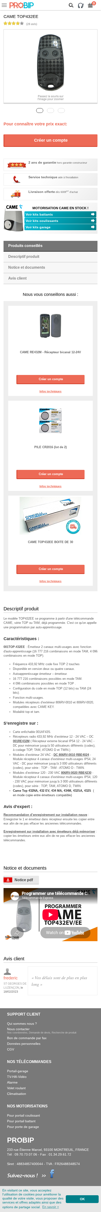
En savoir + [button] (50, 1207)
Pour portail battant (21, 1121)
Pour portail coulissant (23, 1115)
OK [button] (82, 1199)
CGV (10, 1049)
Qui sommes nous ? (22, 1023)
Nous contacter (41, 1030)
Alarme (12, 1082)
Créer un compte (51, 140)
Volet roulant (16, 1088)
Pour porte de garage (23, 1127)
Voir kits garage (38, 227)
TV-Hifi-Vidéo (17, 1077)
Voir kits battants (39, 214)
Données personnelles (23, 1044)
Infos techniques (50, 391)
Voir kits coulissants (42, 221)
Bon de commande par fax (27, 1038)
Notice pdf (24, 880)
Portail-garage (17, 1071)
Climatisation (16, 1094)
